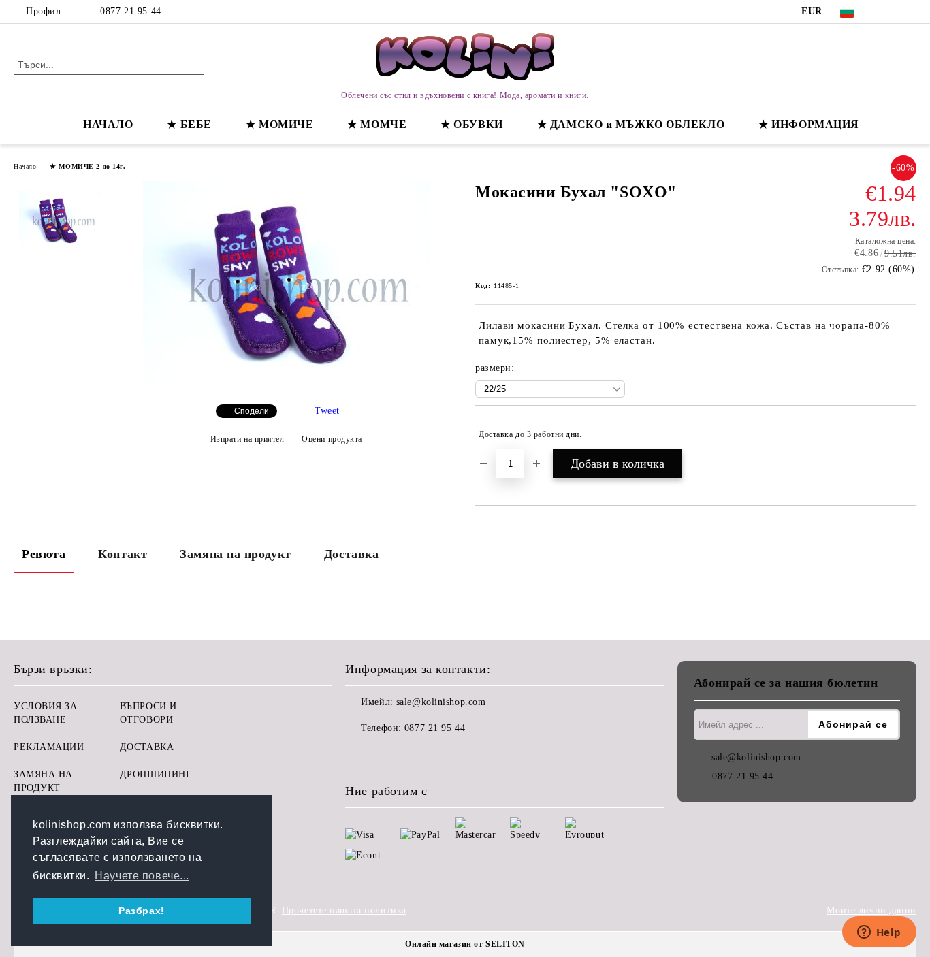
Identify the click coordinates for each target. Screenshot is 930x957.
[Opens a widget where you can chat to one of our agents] (878, 933)
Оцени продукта (332, 439)
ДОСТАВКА (147, 747)
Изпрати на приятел (247, 439)
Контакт (122, 554)
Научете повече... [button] (142, 875)
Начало (25, 166)
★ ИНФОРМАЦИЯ (808, 124)
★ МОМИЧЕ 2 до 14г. (87, 166)
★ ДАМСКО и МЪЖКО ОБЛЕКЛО (630, 124)
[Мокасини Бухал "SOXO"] (286, 382)
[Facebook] (888, 11)
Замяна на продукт (235, 554)
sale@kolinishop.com (441, 702)
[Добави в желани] (906, 434)
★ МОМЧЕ (376, 124)
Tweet (327, 411)
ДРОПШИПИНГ (156, 774)
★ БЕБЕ (189, 124)
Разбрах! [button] (141, 910)
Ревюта (43, 554)
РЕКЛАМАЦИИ (49, 747)
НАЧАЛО (108, 124)
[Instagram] (908, 11)
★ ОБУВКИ (471, 124)
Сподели (251, 411)
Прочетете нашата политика (344, 910)
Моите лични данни (871, 910)
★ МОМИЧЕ (279, 124)
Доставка (351, 554)
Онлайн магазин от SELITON (465, 944)
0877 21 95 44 (130, 11)
